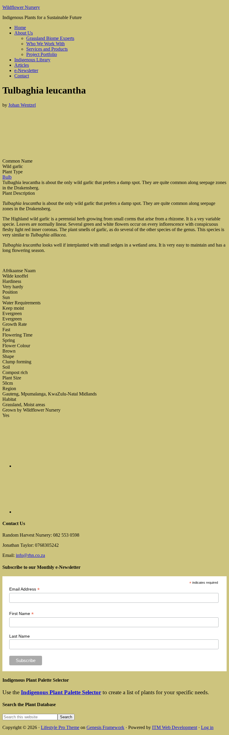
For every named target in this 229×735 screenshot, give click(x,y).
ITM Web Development (174, 727)
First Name (21, 613)
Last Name (19, 636)
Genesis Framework (105, 727)
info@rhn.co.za (30, 555)
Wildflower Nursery (21, 7)
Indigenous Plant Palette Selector (61, 692)
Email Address (24, 589)
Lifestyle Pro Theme (60, 727)
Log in (207, 727)
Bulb (7, 177)
